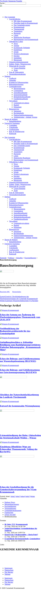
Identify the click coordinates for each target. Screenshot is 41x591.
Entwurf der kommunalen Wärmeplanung (20, 406)
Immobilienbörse (15, 121)
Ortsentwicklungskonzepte (18, 62)
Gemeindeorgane (15, 86)
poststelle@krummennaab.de (16, 564)
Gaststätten (13, 125)
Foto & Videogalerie (16, 72)
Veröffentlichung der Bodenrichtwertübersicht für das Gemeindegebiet (15, 331)
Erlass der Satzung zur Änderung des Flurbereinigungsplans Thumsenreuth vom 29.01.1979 (20, 317)
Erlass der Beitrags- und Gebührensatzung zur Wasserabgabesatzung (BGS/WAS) (20, 359)
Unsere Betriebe (19, 68)
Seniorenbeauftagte (20, 95)
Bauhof (16, 105)
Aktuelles (12, 80)
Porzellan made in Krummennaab (26, 23)
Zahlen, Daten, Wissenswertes (20, 64)
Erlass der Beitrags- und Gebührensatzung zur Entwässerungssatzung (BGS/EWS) (20, 371)
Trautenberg (18, 31)
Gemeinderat (18, 91)
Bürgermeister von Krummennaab (26, 39)
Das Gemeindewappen (22, 25)
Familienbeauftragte (21, 99)
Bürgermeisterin (19, 89)
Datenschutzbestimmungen (23, 115)
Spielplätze (18, 58)
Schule (16, 52)
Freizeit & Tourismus (12, 123)
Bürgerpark (18, 60)
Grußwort (12, 78)
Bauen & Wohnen (11, 119)
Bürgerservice (14, 109)
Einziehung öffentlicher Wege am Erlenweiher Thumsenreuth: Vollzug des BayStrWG (18, 449)
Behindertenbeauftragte (22, 97)
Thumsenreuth (19, 29)
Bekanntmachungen (16, 84)
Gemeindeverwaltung (21, 103)
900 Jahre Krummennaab (23, 21)
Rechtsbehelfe (19, 113)
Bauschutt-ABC (5, 292)
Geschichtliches (14, 19)
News (16, 44)
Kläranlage (18, 107)
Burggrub (17, 33)
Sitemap (7, 574)
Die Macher (9, 572)
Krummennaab (19, 27)
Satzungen (17, 111)
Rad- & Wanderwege (16, 131)
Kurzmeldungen (30, 258)
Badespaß (12, 134)
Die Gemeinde (10, 17)
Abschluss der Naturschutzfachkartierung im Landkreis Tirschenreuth (19, 395)
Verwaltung (13, 101)
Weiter (32, 496)
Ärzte (16, 70)
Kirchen (16, 56)
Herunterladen (16, 292)
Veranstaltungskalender (17, 74)
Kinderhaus (18, 50)
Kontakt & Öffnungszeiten (18, 82)
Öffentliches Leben (16, 41)
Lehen (16, 35)
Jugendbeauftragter (20, 93)
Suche (2, 3)
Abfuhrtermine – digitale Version (25, 117)
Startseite (3, 258)
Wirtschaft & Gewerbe (17, 66)
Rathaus (7, 76)
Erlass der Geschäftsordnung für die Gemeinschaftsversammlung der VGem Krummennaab (18, 489)
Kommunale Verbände (22, 48)
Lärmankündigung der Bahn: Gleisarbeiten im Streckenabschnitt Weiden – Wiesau (20, 436)
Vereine (16, 46)
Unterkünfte (13, 127)
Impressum (8, 568)
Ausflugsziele (14, 129)
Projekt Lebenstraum (21, 54)
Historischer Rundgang (22, 37)
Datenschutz (9, 570)
